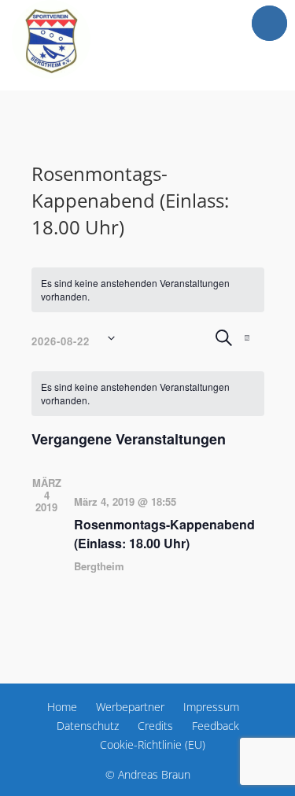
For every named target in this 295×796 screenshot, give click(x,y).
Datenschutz (88, 725)
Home (62, 706)
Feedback (215, 725)
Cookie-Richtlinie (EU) (152, 744)
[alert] (147, 289)
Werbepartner (130, 706)
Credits (155, 725)
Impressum (211, 706)
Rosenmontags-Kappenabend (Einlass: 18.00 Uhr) (164, 533)
